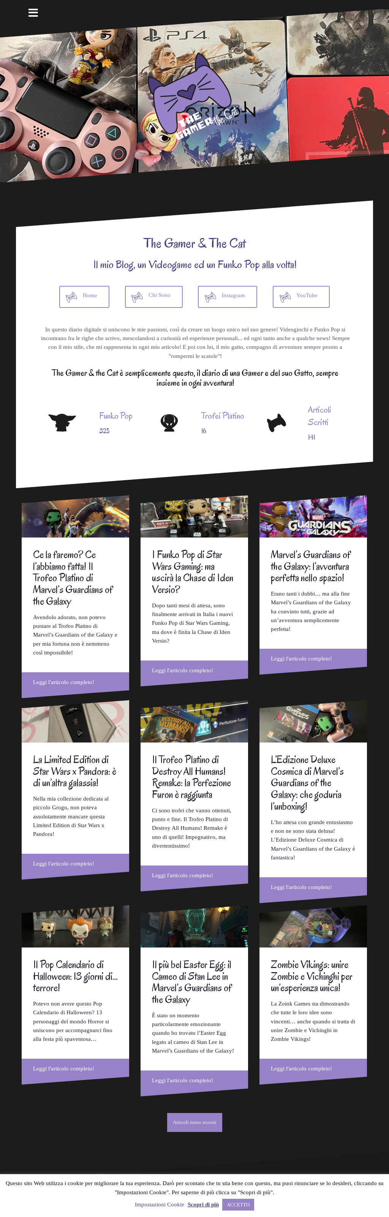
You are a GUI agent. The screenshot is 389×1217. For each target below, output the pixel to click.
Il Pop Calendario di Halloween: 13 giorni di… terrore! (75, 976)
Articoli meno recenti (195, 1122)
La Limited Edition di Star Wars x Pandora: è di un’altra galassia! (74, 771)
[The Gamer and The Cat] (194, 95)
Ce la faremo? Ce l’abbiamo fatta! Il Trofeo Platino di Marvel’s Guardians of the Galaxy (73, 578)
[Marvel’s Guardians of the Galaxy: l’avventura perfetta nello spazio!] (313, 516)
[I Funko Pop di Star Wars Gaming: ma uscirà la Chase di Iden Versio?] (194, 516)
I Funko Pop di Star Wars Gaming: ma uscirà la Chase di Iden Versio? (192, 572)
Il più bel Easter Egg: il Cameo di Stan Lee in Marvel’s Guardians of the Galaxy (192, 982)
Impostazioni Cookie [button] (159, 1204)
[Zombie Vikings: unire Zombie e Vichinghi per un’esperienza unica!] (313, 926)
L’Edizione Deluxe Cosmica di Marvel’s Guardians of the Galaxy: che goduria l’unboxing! (307, 783)
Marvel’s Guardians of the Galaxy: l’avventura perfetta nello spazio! (311, 566)
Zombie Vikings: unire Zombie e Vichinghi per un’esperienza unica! (312, 976)
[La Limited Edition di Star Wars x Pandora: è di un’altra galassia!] (75, 721)
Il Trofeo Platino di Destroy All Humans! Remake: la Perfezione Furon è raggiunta (191, 777)
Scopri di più (203, 1204)
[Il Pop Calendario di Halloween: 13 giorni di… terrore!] (75, 926)
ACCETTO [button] (238, 1205)
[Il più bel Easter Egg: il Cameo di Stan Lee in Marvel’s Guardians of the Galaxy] (194, 926)
